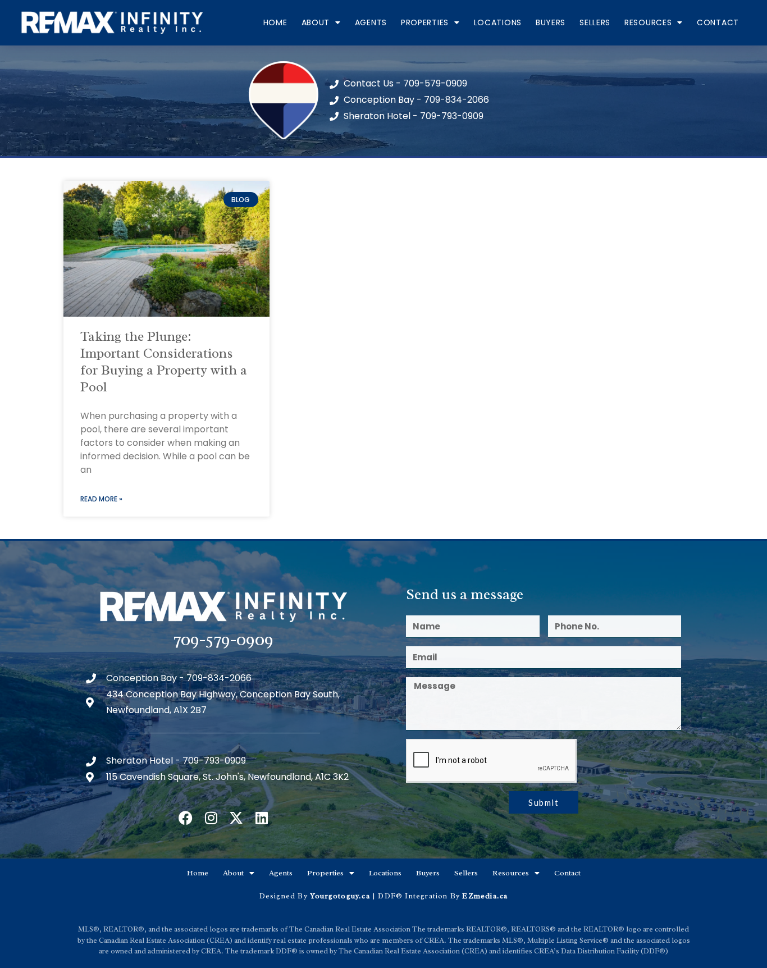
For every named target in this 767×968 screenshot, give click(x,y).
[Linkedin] (261, 817)
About (316, 22)
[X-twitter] (236, 817)
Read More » (101, 499)
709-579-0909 (223, 639)
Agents (371, 22)
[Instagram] (210, 817)
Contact (718, 22)
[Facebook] (185, 817)
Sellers (594, 22)
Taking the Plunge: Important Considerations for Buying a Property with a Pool (163, 361)
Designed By (284, 896)
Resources (648, 22)
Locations (498, 22)
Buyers (550, 22)
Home (275, 22)
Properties (425, 22)
